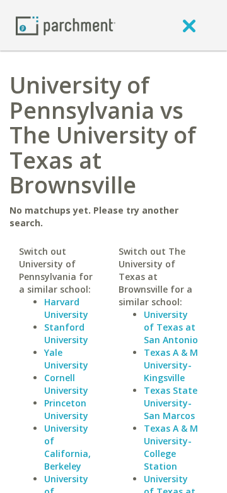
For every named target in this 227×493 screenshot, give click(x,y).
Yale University (66, 358)
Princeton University (66, 409)
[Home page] (65, 25)
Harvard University (66, 308)
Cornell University (66, 384)
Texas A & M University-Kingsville (171, 365)
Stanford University (66, 333)
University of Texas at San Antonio (171, 327)
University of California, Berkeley (67, 447)
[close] (189, 25)
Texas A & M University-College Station (171, 447)
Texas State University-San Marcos (170, 403)
